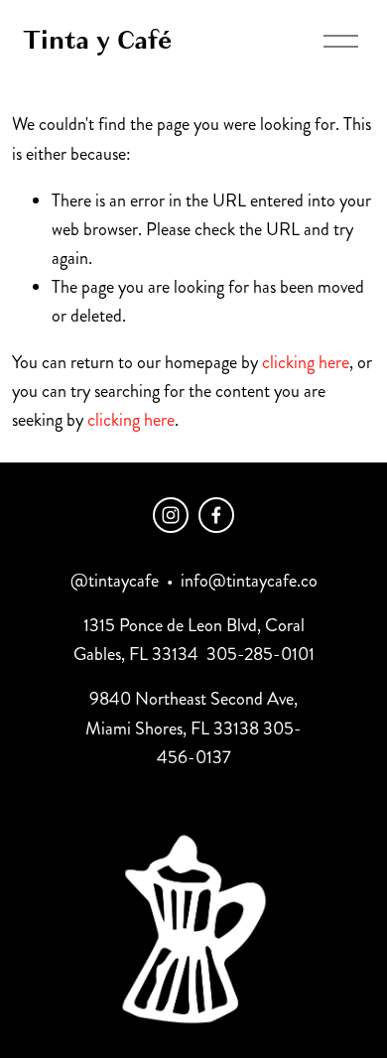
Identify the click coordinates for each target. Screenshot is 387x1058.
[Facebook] (216, 515)
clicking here (305, 362)
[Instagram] (171, 515)
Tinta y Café (97, 40)
